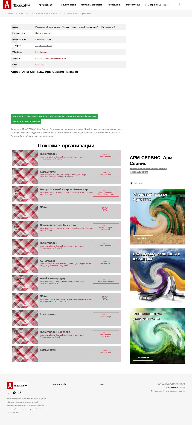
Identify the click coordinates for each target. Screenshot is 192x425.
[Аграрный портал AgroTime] (157, 216)
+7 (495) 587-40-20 (43, 46)
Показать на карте (43, 33)
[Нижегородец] (25, 158)
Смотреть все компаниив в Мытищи (29, 116)
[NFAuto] (25, 211)
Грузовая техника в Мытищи (26, 122)
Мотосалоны (133, 5)
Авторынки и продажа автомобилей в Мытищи (73, 116)
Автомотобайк (59, 384)
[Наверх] (184, 417)
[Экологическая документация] (157, 336)
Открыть (105, 155)
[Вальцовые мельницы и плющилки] (157, 276)
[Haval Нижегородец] (25, 283)
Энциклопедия (68, 5)
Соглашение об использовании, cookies (168, 391)
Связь (101, 384)
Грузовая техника (139, 172)
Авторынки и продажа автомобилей (148, 169)
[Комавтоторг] (25, 176)
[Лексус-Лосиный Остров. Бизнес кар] (25, 194)
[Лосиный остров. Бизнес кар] (25, 229)
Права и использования (175, 387)
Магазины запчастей (92, 5)
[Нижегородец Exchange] (25, 336)
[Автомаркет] (25, 265)
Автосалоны (114, 5)
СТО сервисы (152, 5)
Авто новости (46, 5)
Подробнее (143, 238)
